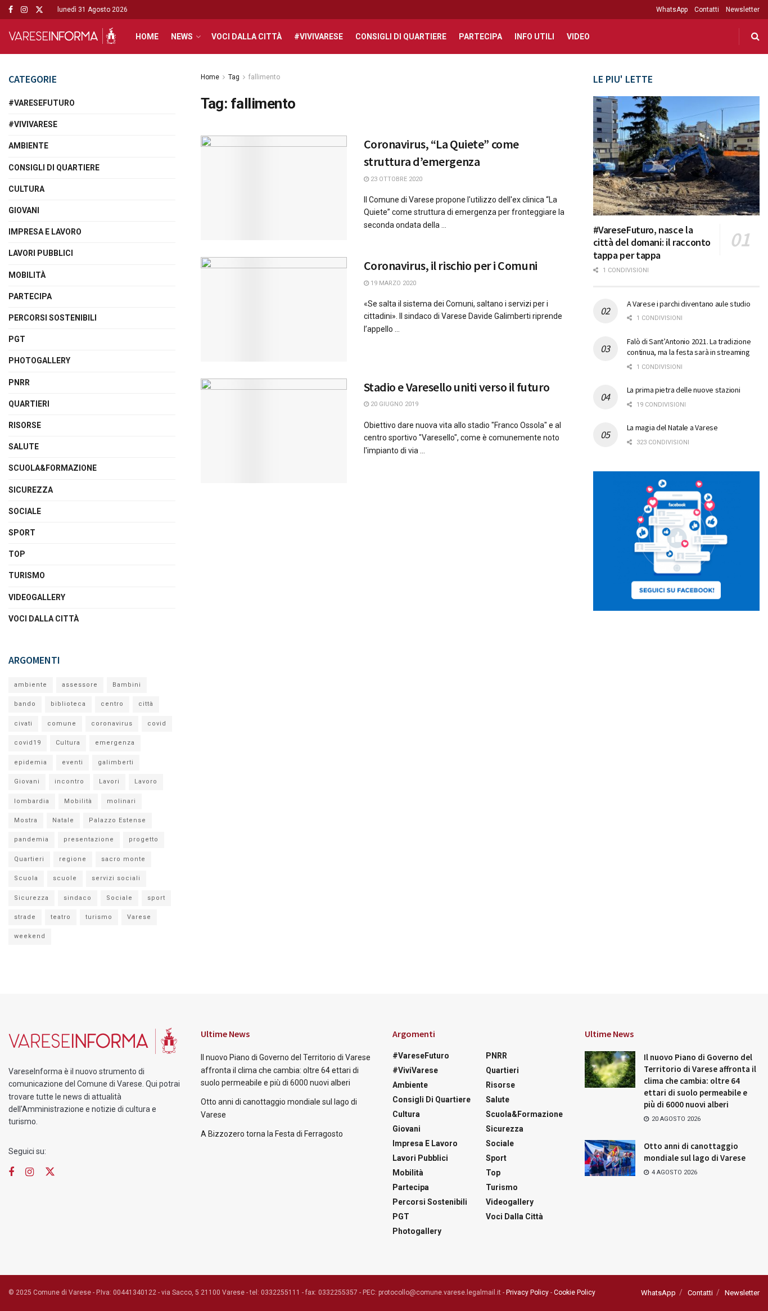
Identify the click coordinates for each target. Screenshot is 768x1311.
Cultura (26, 188)
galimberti (116, 762)
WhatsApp (672, 9)
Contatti (706, 9)
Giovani (23, 210)
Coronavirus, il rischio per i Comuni (450, 265)
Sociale (24, 511)
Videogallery (36, 597)
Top (16, 553)
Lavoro (145, 781)
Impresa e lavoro (45, 231)
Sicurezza (30, 489)
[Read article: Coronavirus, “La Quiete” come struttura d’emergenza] (274, 188)
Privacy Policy (527, 1292)
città (145, 704)
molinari (121, 801)
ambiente (30, 684)
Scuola (26, 878)
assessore (80, 684)
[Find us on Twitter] (39, 10)
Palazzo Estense (117, 820)
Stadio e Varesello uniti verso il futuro (457, 387)
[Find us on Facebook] (10, 10)
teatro (61, 917)
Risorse (24, 425)
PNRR (19, 382)
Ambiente (28, 145)
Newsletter (743, 9)
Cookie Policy (574, 1292)
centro (112, 704)
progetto (144, 839)
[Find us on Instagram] (24, 10)
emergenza (115, 742)
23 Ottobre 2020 (395, 179)
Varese (139, 917)
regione (73, 859)
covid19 (27, 742)
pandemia (31, 839)
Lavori (109, 781)
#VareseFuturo (41, 102)
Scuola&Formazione (52, 467)
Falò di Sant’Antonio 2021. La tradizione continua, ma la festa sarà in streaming (689, 347)
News (182, 36)
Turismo (26, 575)
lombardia (31, 801)
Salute (23, 446)
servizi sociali (116, 878)
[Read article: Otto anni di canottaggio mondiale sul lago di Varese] (610, 1158)
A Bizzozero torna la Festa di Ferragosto (272, 1133)
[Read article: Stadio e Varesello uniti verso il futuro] (274, 431)
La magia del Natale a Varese (672, 427)
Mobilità (27, 275)
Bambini (126, 684)
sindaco (78, 898)
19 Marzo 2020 (392, 283)
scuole (65, 878)
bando (25, 704)
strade (25, 917)
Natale (63, 820)
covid (156, 723)
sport (156, 898)
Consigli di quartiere (400, 36)
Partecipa (480, 36)
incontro (69, 781)
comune (61, 723)
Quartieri (28, 403)
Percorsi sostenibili (52, 317)
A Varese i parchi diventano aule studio (689, 304)
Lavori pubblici (40, 253)
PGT (16, 339)
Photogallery (39, 360)
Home (147, 36)
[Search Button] (755, 36)
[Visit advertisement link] (676, 540)
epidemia (30, 762)
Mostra (26, 820)
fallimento (264, 77)
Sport (21, 532)
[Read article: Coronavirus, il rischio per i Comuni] (274, 309)
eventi (72, 762)
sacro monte (123, 859)
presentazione (89, 839)
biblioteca (68, 704)
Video (578, 36)
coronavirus (112, 723)
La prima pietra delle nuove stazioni (683, 390)
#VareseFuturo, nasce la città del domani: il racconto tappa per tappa (652, 242)
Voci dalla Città (246, 36)
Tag (234, 77)
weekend (30, 936)
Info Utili (534, 36)
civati (23, 723)
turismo (98, 917)
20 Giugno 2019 (393, 404)
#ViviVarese (318, 36)
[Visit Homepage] (62, 36)
